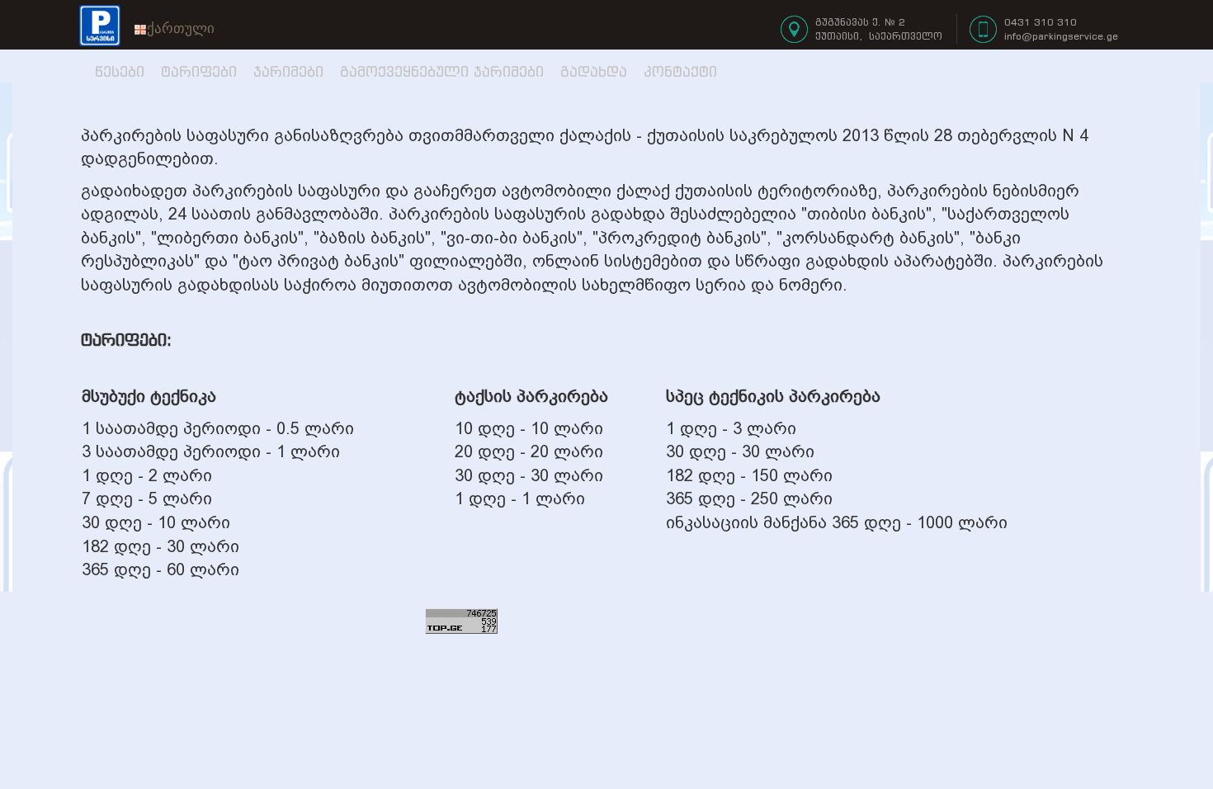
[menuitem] (174, 28)
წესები (119, 72)
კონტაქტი (680, 72)
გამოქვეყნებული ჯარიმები (442, 72)
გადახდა (593, 72)
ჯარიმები (288, 72)
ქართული (181, 28)
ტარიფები (199, 72)
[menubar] (174, 28)
